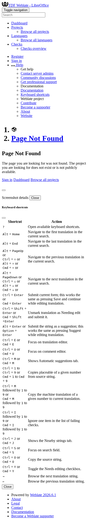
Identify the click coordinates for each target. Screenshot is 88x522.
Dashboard (19, 23)
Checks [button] (16, 44)
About (25, 111)
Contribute (28, 103)
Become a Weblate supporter (32, 516)
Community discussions (38, 78)
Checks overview (33, 48)
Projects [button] (17, 27)
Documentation (32, 90)
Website (26, 116)
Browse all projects (35, 32)
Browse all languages (36, 40)
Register (17, 56)
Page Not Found (37, 138)
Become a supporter (35, 107)
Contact (17, 508)
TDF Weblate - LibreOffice (28, 5)
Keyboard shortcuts (35, 95)
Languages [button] (19, 36)
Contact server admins (37, 73)
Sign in (16, 61)
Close (35, 198)
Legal (15, 503)
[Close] (4, 190)
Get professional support (39, 82)
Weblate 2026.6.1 (43, 495)
